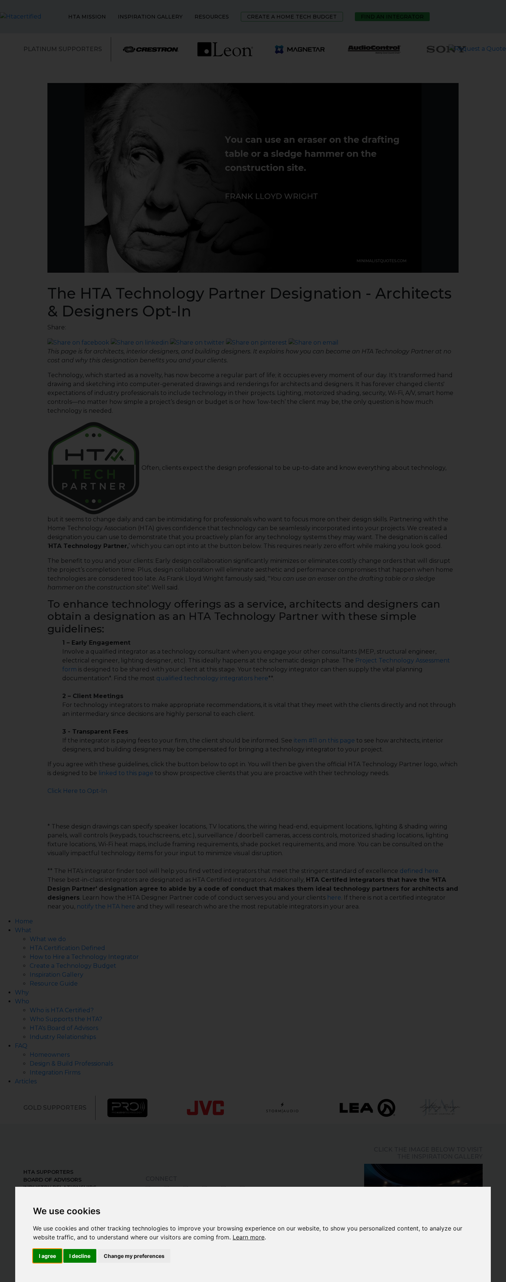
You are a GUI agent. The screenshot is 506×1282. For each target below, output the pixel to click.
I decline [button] (79, 1256)
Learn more (248, 1237)
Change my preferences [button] (134, 1256)
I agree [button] (47, 1256)
